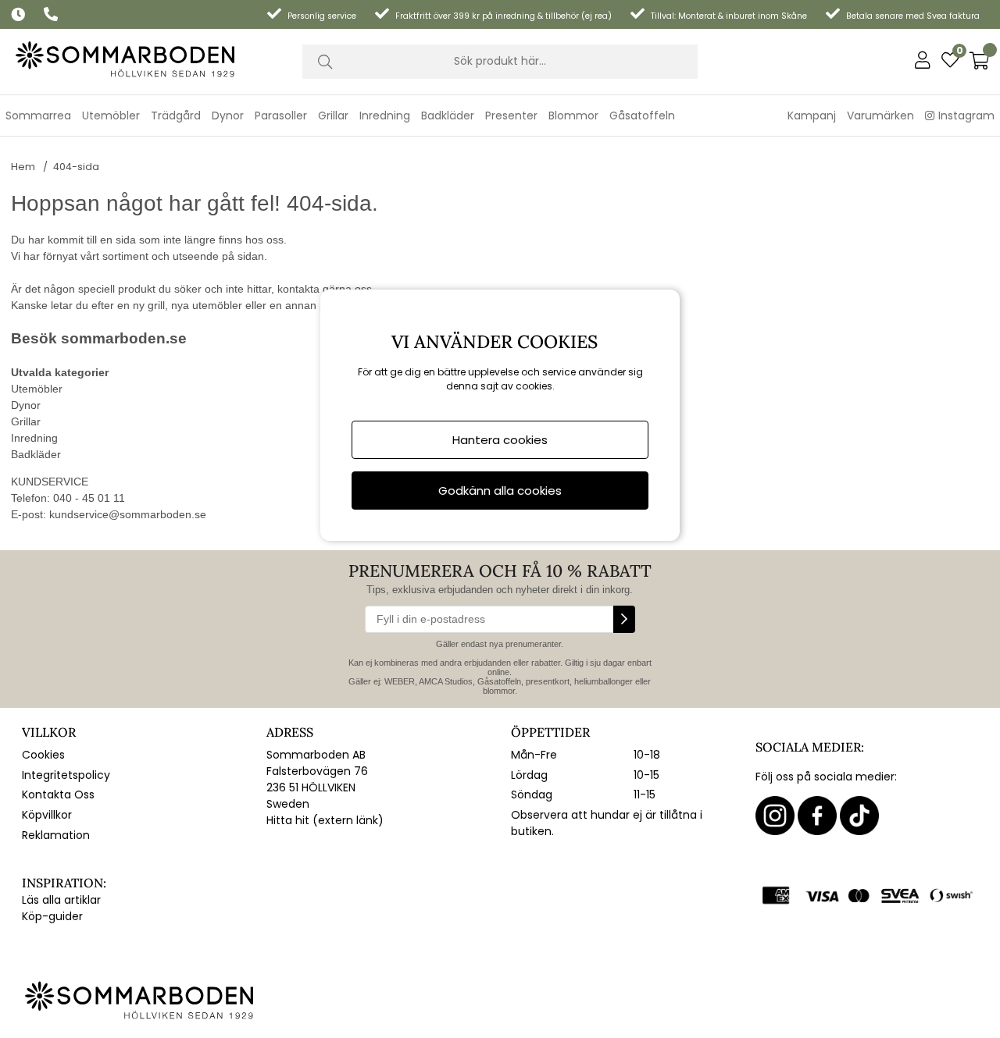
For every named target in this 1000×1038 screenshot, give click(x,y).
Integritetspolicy (66, 775)
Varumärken (880, 115)
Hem (23, 166)
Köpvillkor (47, 815)
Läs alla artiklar (61, 900)
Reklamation (56, 835)
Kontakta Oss (58, 794)
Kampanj (812, 115)
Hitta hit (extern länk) (325, 820)
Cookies (43, 755)
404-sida (76, 166)
